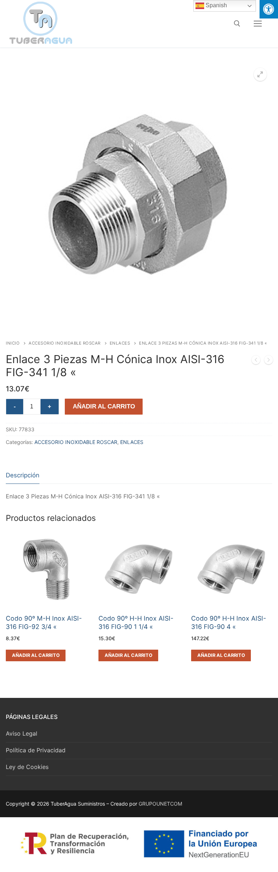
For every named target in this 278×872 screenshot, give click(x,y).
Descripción (22, 475)
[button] (260, 74)
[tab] (22, 476)
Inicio (13, 343)
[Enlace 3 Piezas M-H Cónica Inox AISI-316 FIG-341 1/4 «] (268, 361)
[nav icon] (257, 23)
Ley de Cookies (27, 766)
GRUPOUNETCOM (160, 804)
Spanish (215, 5)
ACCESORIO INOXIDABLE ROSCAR (65, 343)
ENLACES (120, 343)
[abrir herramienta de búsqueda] (237, 23)
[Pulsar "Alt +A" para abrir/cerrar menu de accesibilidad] (269, 9)
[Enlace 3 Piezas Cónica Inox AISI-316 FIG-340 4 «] (256, 361)
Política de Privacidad (36, 750)
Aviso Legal (21, 733)
